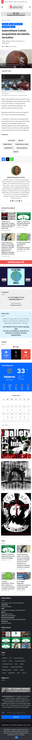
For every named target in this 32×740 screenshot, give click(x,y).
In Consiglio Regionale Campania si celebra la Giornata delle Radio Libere (23, 585)
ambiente (4, 658)
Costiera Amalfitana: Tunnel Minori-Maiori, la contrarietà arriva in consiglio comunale (8, 585)
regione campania (6, 669)
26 (12, 417)
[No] (30, 734)
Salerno (22, 669)
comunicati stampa (18, 658)
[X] (15, 201)
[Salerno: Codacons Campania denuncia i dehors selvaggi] (24, 216)
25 (7, 417)
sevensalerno (22, 148)
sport (16, 152)
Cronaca (5, 24)
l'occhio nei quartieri (20, 661)
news (21, 140)
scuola (4, 672)
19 (11, 413)
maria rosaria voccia (7, 664)
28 (20, 417)
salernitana (8, 144)
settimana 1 (9, 148)
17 (3, 413)
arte (10, 658)
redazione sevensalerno (16, 667)
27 (16, 417)
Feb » (6, 425)
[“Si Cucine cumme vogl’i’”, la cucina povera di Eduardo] (16, 634)
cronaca (12, 140)
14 (20, 410)
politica (22, 664)
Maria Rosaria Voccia (16, 177)
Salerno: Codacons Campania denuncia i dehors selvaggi (23, 223)
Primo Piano (18, 24)
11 (7, 410)
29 (24, 417)
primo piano (5, 667)
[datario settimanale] (16, 14)
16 (28, 410)
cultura (10, 661)
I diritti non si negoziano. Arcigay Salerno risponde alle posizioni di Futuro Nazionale (8, 225)
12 (11, 410)
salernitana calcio (22, 144)
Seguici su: (5, 678)
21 (20, 413)
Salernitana (6, 27)
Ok (16, 737)
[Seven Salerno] (16, 7)
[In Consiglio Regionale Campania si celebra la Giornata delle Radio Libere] (24, 576)
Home (5, 20)
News (9, 20)
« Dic (2, 425)
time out (24, 672)
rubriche (16, 669)
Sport (12, 27)
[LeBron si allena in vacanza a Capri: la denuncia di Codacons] (6, 645)
